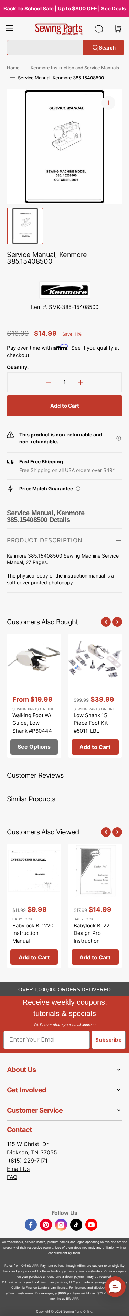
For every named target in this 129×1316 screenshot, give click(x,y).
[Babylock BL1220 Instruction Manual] (34, 906)
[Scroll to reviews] (64, 274)
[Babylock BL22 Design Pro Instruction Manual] (95, 906)
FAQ (12, 1177)
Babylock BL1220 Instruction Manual (32, 933)
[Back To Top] (119, 1306)
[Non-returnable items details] (118, 438)
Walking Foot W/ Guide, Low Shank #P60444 (32, 723)
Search (107, 47)
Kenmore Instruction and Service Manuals (75, 68)
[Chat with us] (98, 28)
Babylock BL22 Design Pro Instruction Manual (91, 937)
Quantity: (18, 367)
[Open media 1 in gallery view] (108, 103)
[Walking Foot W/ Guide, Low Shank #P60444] (34, 696)
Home (13, 68)
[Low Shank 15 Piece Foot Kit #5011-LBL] (95, 696)
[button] (9, 28)
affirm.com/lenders (89, 1271)
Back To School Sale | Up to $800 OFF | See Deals (64, 8)
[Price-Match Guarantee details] (78, 488)
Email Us (18, 1168)
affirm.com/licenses (20, 1293)
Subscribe (108, 1040)
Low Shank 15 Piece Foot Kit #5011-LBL (91, 723)
